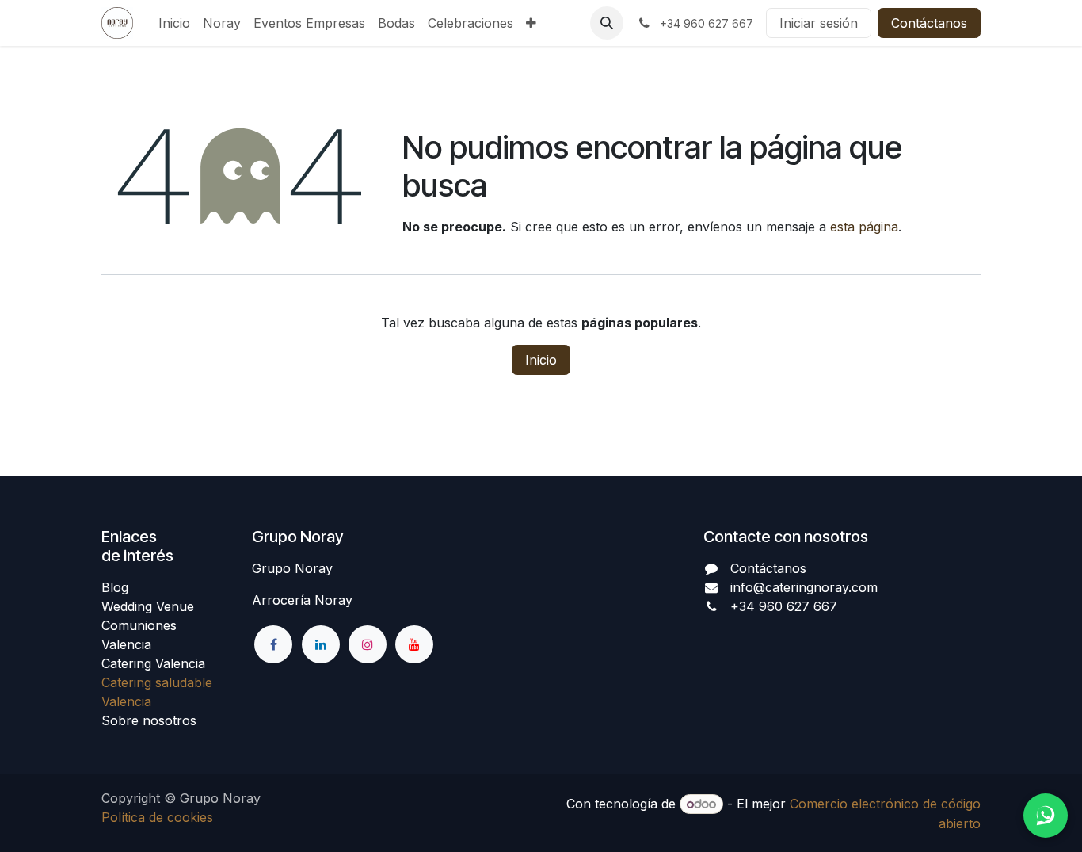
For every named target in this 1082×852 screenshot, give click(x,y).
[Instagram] (368, 644)
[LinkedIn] (321, 644)
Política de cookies (157, 817)
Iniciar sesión (818, 23)
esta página (864, 227)
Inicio (541, 360)
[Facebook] (273, 644)
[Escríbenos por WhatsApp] (1045, 815)
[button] (606, 23)
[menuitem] (174, 23)
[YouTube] (414, 644)
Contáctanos (929, 23)
